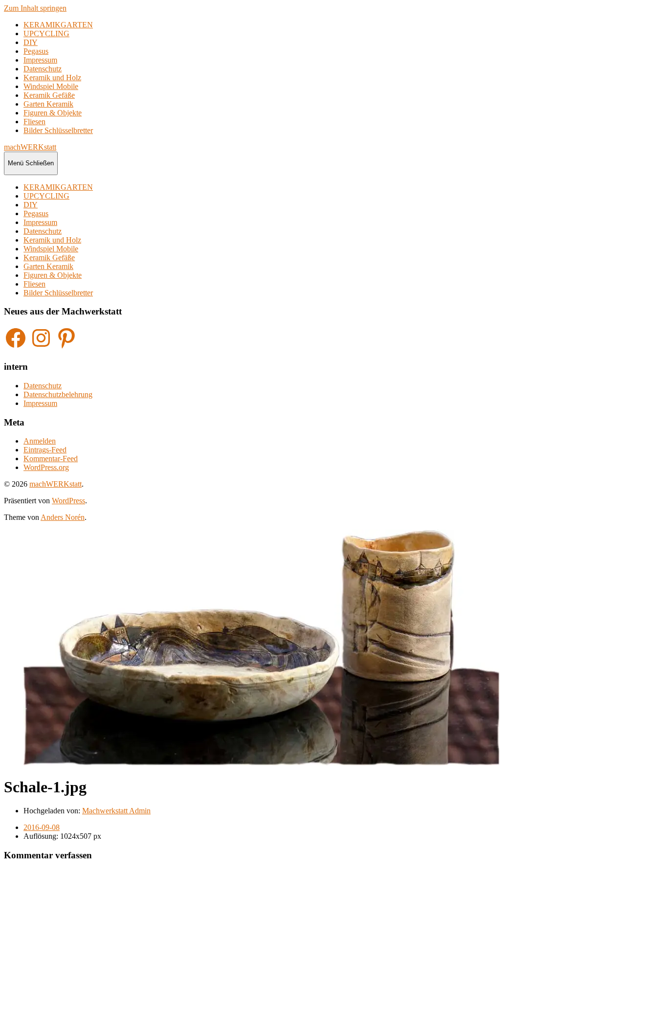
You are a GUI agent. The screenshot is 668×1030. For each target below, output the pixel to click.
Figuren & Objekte (52, 113)
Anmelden (39, 441)
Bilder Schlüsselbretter (58, 130)
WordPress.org (46, 467)
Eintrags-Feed (45, 450)
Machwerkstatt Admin (116, 810)
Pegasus (35, 51)
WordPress (68, 500)
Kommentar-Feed (50, 458)
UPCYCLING (46, 33)
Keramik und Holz (52, 77)
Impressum (40, 60)
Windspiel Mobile (50, 86)
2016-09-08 (41, 827)
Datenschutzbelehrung (57, 394)
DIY (30, 42)
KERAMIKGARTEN (58, 25)
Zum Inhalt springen (35, 8)
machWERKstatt (30, 147)
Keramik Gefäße (49, 95)
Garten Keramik (48, 104)
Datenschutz (42, 69)
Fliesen (34, 121)
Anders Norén (63, 517)
